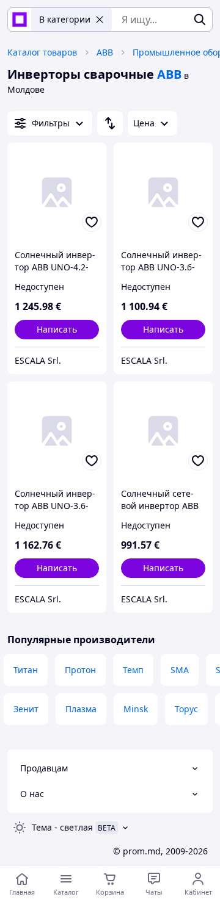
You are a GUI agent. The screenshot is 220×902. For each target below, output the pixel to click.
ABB (105, 52)
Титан (25, 670)
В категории (64, 19)
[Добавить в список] (91, 222)
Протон (80, 670)
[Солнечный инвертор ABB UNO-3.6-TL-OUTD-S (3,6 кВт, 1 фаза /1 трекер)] (56, 430)
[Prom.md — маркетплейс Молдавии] (19, 19)
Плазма (81, 709)
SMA (179, 670)
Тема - (62, 827)
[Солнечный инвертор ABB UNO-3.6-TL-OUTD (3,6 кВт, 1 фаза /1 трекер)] (163, 192)
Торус (186, 709)
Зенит (25, 709)
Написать (57, 329)
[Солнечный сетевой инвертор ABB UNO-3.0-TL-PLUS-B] (163, 430)
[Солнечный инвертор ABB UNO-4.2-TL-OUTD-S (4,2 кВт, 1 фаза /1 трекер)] (56, 192)
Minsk (135, 709)
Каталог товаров (42, 52)
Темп (133, 670)
